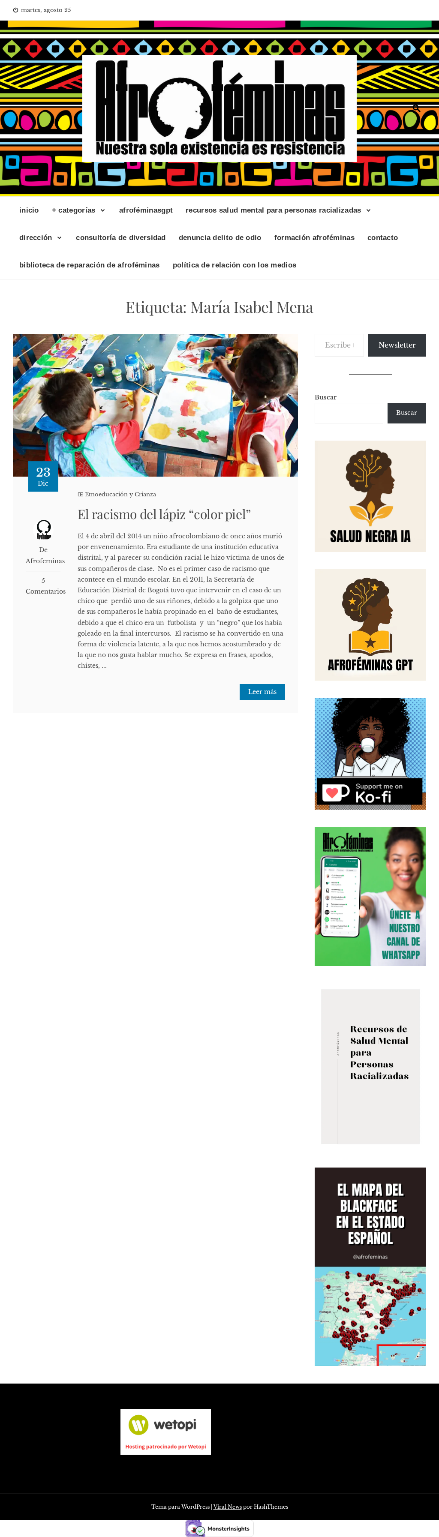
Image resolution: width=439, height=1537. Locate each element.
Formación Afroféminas (314, 238)
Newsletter (397, 345)
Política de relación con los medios (235, 265)
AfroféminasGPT (146, 210)
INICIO (29, 210)
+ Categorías (74, 210)
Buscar (326, 397)
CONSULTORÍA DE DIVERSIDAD (121, 238)
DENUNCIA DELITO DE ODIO (220, 238)
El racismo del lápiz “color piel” (164, 513)
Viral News (227, 1507)
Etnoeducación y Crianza (120, 494)
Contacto (382, 238)
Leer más (262, 692)
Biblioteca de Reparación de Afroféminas (89, 265)
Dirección (35, 238)
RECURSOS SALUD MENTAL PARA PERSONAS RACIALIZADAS (273, 210)
